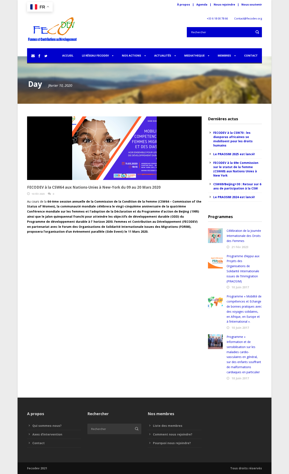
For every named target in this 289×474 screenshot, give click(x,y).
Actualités (162, 55)
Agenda (201, 4)
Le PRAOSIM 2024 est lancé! (234, 197)
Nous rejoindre (225, 4)
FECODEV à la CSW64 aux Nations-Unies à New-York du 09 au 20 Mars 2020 (94, 187)
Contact (251, 55)
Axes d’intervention (47, 434)
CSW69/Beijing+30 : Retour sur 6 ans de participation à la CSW (237, 186)
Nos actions (131, 55)
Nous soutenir (251, 4)
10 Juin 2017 (240, 287)
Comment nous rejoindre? (172, 434)
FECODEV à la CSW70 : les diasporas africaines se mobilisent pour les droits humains (233, 139)
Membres (224, 55)
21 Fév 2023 (239, 247)
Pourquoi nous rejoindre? (172, 443)
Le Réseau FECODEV (95, 55)
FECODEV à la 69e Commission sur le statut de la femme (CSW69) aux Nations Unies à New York (235, 169)
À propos (183, 4)
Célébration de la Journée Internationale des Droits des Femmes (244, 236)
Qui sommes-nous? (47, 426)
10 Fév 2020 (38, 193)
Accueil (67, 55)
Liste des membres (167, 426)
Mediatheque (194, 55)
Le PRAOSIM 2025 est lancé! (234, 154)
